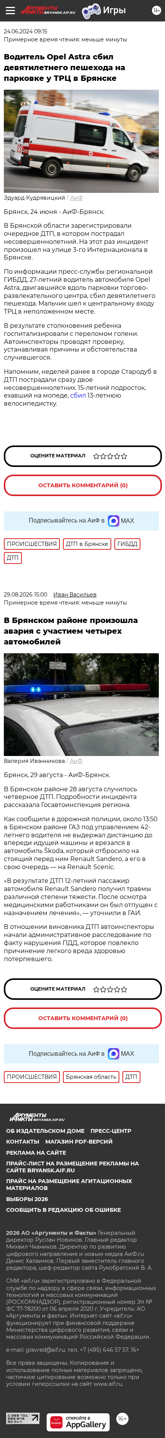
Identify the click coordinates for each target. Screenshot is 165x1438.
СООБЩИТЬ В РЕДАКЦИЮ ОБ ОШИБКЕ (63, 1209)
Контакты (22, 1141)
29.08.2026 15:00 (25, 594)
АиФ (76, 197)
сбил (78, 395)
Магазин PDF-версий (79, 1141)
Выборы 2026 (27, 1199)
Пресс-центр (111, 1130)
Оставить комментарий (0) (83, 485)
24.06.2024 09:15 (25, 31)
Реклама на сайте (36, 1152)
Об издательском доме (45, 1130)
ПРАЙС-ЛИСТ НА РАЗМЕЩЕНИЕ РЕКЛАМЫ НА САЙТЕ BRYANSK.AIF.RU (72, 1167)
